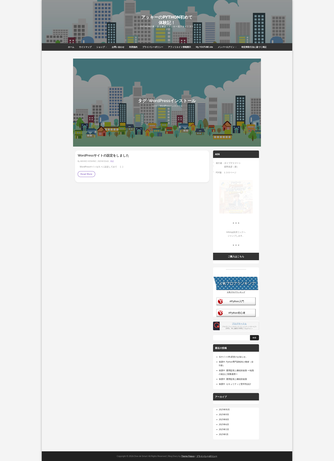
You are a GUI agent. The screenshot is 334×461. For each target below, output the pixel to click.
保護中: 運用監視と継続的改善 (233, 379)
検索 (254, 338)
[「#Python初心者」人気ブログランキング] (236, 312)
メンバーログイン (226, 47)
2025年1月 (223, 434)
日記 (112, 161)
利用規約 (133, 47)
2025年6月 (224, 424)
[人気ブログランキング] (236, 283)
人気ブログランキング (236, 292)
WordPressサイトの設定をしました (103, 155)
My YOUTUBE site (204, 47)
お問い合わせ (118, 47)
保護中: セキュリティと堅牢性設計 (235, 384)
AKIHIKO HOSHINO (88, 161)
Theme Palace (188, 456)
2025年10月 (224, 409)
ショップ (100, 47)
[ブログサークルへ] (236, 326)
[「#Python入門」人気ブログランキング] (236, 301)
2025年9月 (224, 414)
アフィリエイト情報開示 (179, 47)
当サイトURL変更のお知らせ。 (233, 356)
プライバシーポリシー (152, 47)
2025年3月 (224, 429)
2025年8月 (224, 419)
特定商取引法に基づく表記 (254, 47)
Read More (86, 175)
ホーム (71, 47)
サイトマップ (85, 47)
